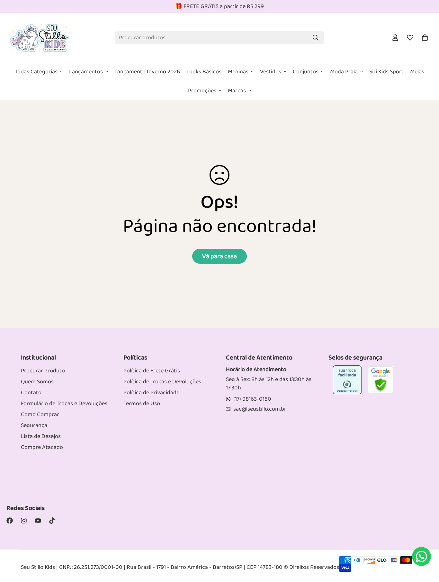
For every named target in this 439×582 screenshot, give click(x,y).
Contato (31, 392)
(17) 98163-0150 (252, 399)
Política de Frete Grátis (151, 370)
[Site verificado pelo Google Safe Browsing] (380, 379)
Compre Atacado (42, 447)
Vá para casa (219, 256)
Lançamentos (86, 71)
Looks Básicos (203, 71)
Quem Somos (37, 381)
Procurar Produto (43, 370)
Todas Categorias (36, 71)
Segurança (34, 425)
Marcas (237, 90)
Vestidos (270, 71)
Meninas (238, 71)
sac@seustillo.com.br (259, 409)
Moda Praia (344, 71)
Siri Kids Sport (386, 71)
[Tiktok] (52, 520)
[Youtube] (38, 520)
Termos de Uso (141, 403)
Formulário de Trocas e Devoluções (64, 403)
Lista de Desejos (41, 436)
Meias (417, 71)
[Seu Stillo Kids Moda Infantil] (39, 38)
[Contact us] (421, 556)
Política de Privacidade (151, 392)
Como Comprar (40, 414)
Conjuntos (305, 71)
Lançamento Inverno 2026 (147, 71)
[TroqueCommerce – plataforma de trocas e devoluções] (347, 379)
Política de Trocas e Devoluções (162, 381)
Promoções (202, 90)
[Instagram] (24, 520)
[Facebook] (9, 520)
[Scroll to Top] (426, 529)
